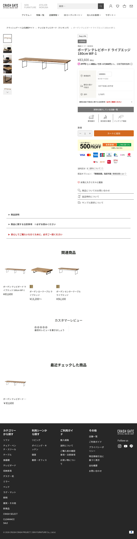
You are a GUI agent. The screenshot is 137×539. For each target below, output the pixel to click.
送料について (95, 168)
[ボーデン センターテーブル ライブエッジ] (68, 271)
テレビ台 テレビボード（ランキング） (54, 27)
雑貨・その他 (9, 503)
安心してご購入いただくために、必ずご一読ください (36, 234)
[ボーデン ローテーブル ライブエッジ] (42, 271)
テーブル (7, 454)
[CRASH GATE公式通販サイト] (10, 6)
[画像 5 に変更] (7, 79)
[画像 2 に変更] (7, 48)
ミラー (6, 481)
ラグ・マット (9, 492)
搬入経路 (64, 439)
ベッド (6, 486)
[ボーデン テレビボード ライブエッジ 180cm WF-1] (15, 271)
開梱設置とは (118, 173)
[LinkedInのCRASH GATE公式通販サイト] (131, 446)
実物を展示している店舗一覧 (106, 109)
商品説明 (15, 214)
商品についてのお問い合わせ (96, 190)
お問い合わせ (95, 470)
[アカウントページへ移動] (110, 6)
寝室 (34, 454)
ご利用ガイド (95, 441)
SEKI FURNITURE (30, 6)
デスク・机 (8, 476)
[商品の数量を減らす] (80, 133)
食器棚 (6, 459)
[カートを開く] (124, 6)
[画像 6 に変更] (7, 89)
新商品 (6, 508)
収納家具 (7, 470)
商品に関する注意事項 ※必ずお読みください (33, 224)
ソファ (6, 439)
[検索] (101, 6)
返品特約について (90, 196)
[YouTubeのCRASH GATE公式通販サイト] (125, 446)
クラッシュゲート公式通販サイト (20, 27)
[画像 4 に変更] (7, 69)
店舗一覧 (93, 436)
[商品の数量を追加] (89, 133)
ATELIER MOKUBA (43, 6)
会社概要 (93, 465)
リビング (36, 439)
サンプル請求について (92, 202)
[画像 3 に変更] (7, 59)
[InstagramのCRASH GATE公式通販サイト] (119, 446)
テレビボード (9, 465)
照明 (5, 497)
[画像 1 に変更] (7, 38)
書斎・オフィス (39, 459)
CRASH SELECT (10, 513)
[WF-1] (31, 286)
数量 (80, 127)
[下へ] (7, 92)
